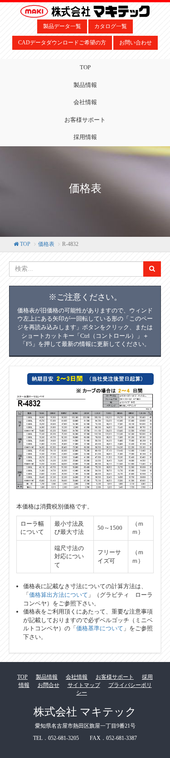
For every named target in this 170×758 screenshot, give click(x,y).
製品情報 (85, 85)
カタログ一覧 (110, 26)
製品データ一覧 (62, 26)
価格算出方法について (58, 594)
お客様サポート (85, 119)
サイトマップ (84, 685)
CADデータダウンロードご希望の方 (62, 42)
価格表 (46, 244)
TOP (85, 67)
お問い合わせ (135, 42)
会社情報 (85, 102)
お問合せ (48, 685)
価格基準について (99, 628)
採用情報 (85, 137)
